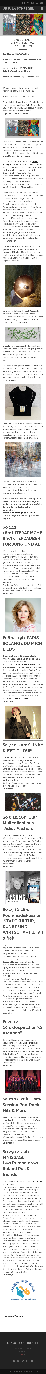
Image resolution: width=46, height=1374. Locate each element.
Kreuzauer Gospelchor (23, 1043)
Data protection (23, 1349)
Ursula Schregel (18, 8)
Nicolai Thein (21, 698)
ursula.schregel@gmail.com (22, 513)
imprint (23, 1352)
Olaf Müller (18, 847)
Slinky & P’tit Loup (10, 757)
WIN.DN (29, 105)
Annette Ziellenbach (26, 664)
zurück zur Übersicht (14, 1316)
